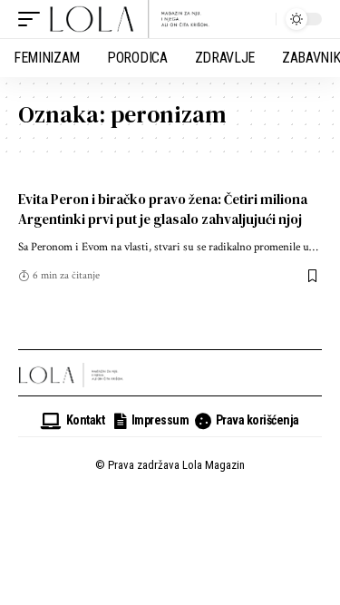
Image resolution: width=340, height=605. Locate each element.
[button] (33, 19)
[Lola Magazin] (129, 19)
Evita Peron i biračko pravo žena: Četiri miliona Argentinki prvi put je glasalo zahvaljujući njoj (162, 209)
